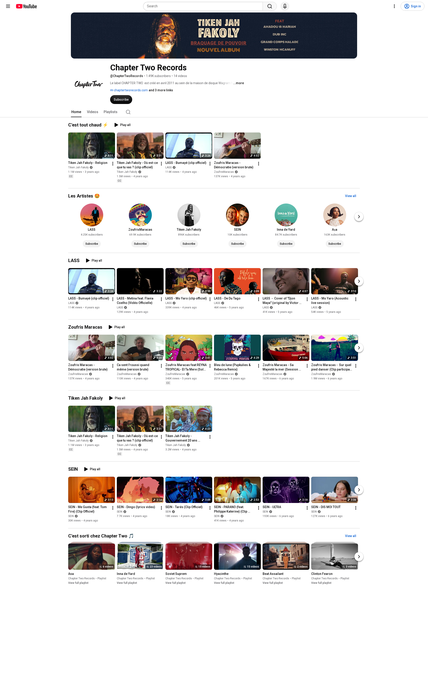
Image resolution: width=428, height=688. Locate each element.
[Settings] (394, 6)
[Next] (358, 216)
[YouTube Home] (26, 6)
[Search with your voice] (284, 6)
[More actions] (112, 163)
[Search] (270, 6)
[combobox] (204, 6)
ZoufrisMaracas (224, 171)
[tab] (76, 112)
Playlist (101, 578)
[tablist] (214, 112)
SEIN (71, 516)
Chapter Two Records (81, 578)
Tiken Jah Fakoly (78, 167)
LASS (168, 167)
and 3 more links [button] (161, 90)
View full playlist (78, 582)
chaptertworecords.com (130, 90)
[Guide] (8, 6)
